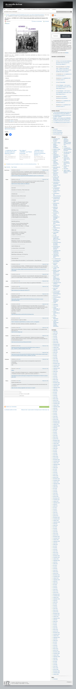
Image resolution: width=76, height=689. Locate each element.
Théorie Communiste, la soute (56, 313)
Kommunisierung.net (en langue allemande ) (57, 243)
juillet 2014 (55, 563)
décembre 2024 (56, 363)
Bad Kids (55, 165)
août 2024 (55, 369)
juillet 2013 (55, 583)
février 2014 (55, 571)
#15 (19, 368)
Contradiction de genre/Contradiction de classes (19, 14)
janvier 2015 (55, 554)
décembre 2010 (56, 632)
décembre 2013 (56, 574)
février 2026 (55, 341)
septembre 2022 (56, 406)
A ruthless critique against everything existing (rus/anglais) (56, 145)
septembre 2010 (56, 637)
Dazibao (66, 52)
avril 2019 (55, 472)
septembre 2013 (56, 579)
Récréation (66, 168)
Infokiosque (55, 240)
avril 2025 (55, 357)
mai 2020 (55, 451)
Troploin (55, 315)
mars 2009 (55, 666)
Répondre (44, 170)
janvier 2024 (55, 381)
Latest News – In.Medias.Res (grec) (56, 256)
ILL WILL (55, 235)
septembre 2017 (56, 502)
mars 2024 (55, 377)
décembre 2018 (56, 478)
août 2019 (55, 466)
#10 (19, 327)
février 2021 (55, 437)
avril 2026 (55, 337)
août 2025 (55, 350)
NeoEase (17, 683)
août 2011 (55, 619)
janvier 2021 (55, 438)
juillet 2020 (55, 448)
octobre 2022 (56, 405)
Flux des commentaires (58, 132)
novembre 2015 (56, 538)
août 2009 (55, 658)
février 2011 (55, 629)
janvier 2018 (55, 496)
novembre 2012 (56, 595)
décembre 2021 (56, 421)
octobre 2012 (56, 597)
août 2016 (55, 523)
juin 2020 (55, 450)
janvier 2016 (55, 534)
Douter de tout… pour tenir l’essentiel (56, 204)
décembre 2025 (56, 344)
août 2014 (55, 562)
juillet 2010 (55, 640)
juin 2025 (55, 353)
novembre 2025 (56, 345)
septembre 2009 (56, 656)
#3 (19, 264)
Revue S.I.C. (55, 295)
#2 (19, 179)
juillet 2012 (55, 602)
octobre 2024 (56, 366)
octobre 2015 (56, 539)
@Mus (13, 370)
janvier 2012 (55, 611)
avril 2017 (55, 510)
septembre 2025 (56, 349)
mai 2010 (55, 643)
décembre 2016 (56, 517)
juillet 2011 (55, 621)
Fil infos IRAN (62, 82)
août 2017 (55, 504)
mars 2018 (55, 493)
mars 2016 (55, 531)
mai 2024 (55, 374)
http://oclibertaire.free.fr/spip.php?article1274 (20, 290)
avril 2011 (55, 626)
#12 (19, 345)
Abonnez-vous (66, 36)
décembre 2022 (56, 401)
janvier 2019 (55, 477)
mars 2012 (55, 608)
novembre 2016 (56, 518)
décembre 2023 (56, 382)
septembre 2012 (56, 598)
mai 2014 (55, 567)
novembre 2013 (56, 576)
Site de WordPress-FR (57, 134)
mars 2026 (55, 339)
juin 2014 (55, 565)
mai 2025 (55, 355)
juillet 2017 (55, 506)
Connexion (55, 129)
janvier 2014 (55, 573)
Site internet (22, 395)
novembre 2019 (56, 461)
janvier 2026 (55, 342)
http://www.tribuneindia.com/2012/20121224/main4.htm (23, 314)
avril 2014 (55, 568)
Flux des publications (57, 130)
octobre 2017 (56, 501)
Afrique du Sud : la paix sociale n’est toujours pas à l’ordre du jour (34, 409)
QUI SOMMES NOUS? (11, 9)
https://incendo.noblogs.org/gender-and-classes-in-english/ (23, 387)
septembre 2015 (56, 541)
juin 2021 (55, 430)
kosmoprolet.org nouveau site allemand (56, 248)
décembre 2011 (56, 613)
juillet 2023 (55, 390)
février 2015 (55, 552)
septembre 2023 (56, 387)
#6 (19, 286)
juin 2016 (55, 526)
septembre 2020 (56, 445)
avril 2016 (55, 530)
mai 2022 (55, 413)
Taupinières (55, 304)
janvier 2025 (55, 361)
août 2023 (55, 389)
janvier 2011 (55, 631)
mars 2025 (55, 358)
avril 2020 (55, 453)
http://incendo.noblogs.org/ (17, 331)
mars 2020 (55, 454)
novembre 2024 (56, 365)
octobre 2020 (56, 443)
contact (65, 146)
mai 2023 (55, 393)
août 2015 (55, 542)
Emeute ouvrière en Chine (11, 409)
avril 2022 (55, 414)
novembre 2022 (56, 403)
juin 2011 (55, 623)
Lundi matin (55, 266)
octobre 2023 (56, 385)
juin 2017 (55, 507)
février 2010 (55, 648)
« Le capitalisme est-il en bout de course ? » (62, 122)
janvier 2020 (55, 458)
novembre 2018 (56, 480)
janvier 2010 (55, 650)
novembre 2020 (56, 442)
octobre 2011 (55, 616)
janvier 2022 (55, 419)
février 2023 (55, 398)
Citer (47, 170)
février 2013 (55, 590)
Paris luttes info (56, 281)
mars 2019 (55, 474)
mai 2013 (55, 586)
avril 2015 (55, 549)
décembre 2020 (56, 440)
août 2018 (55, 485)
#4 (19, 274)
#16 (19, 380)
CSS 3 (28, 683)
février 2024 (55, 379)
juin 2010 (55, 642)
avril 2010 (55, 645)
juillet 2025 (55, 352)
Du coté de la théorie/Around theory (37, 14)
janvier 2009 (55, 669)
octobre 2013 (56, 578)
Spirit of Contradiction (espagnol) (56, 300)
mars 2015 (55, 550)
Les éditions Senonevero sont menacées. (61, 120)
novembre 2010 (56, 634)
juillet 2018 (55, 486)
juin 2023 (55, 392)
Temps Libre (55, 306)
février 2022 (55, 417)
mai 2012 (55, 605)
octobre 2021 (56, 424)
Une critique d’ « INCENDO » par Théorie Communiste (25, 152)
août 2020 (55, 446)
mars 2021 (55, 435)
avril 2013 (55, 587)
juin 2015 (55, 546)
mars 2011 (55, 627)
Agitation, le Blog (56, 149)
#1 (19, 170)
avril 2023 (55, 395)
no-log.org (11, 120)
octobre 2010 (56, 635)
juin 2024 (55, 373)
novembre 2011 (56, 614)
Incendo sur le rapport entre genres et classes (56, 238)
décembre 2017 (56, 498)
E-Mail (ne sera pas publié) (24, 393)
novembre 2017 (56, 499)
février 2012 (55, 610)
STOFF (54, 302)
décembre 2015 (56, 536)
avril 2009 (55, 664)
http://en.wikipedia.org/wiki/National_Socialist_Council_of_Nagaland (25, 321)
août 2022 (55, 408)
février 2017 (55, 514)
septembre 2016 (56, 522)
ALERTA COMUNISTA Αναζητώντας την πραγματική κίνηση (56, 156)
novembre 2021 (56, 422)
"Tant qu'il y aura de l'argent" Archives (56, 140)
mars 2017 (55, 512)
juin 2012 (55, 603)
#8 (19, 304)
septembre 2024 (56, 368)
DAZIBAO (19, 9)
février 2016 (55, 533)
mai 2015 (55, 547)
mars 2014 (55, 570)
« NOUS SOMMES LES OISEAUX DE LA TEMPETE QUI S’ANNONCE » (37, 9)
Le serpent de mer (57, 258)
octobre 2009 (56, 655)
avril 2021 (55, 433)
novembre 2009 (56, 653)
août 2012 (55, 600)
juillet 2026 (55, 333)
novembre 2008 (56, 672)
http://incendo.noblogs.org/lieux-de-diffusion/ (20, 183)
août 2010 (55, 639)
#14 (19, 359)
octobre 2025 (56, 347)
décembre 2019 (56, 459)
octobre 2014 (56, 558)
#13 (19, 352)
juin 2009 (55, 661)
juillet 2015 (55, 544)
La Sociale (54, 9)
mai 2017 (55, 509)
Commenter (47, 21)
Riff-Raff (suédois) (56, 297)
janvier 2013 (55, 592)
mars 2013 (55, 589)
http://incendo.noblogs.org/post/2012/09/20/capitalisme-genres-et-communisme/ (28, 175)
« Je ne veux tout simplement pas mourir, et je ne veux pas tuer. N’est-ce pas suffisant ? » (63, 63)
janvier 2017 (55, 515)
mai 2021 (55, 432)
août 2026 (55, 331)
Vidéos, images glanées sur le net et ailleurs (67, 171)
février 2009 (55, 667)
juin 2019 (55, 469)
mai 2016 (55, 528)
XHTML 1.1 (23, 683)
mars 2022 (55, 416)
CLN (57, 61)
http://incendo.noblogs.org (10, 128)
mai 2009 (55, 663)
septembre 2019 (56, 464)
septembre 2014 (56, 560)
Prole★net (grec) (56, 291)
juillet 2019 (55, 467)
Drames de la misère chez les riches (67, 159)
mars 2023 (55, 397)
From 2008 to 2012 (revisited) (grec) (56, 222)
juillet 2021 (55, 429)
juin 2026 (55, 334)
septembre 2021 (56, 426)
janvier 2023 (55, 400)
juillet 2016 (55, 525)
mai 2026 (55, 336)
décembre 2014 (56, 555)
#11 (19, 335)
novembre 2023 (56, 384)
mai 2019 (55, 470)
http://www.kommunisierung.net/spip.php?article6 (21, 342)
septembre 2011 (56, 618)
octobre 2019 (56, 462)
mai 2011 (55, 624)
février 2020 (55, 456)
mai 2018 (55, 490)
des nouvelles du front (13, 4)
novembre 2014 (56, 557)
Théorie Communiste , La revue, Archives (56, 309)
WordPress (7, 683)
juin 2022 (55, 411)
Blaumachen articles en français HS (55, 174)
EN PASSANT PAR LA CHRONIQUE (10, 11)
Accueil (5, 9)
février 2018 (55, 494)
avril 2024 (55, 376)
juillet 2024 (55, 371)
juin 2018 (55, 488)
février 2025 (55, 360)
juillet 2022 (55, 409)
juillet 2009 (55, 659)
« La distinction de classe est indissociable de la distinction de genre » (11, 152)
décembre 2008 (56, 671)
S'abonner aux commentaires (11, 406)
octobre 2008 (56, 674)
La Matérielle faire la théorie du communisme (56, 252)
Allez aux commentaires (37, 21)
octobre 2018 (56, 482)
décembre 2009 (56, 651)
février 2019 (55, 475)
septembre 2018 (56, 483)
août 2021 (55, 427)
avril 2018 (55, 491)
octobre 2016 (56, 520)
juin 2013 (55, 584)
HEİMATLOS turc (56, 227)
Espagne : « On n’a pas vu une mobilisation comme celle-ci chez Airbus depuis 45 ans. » (63, 87)
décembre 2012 (56, 594)
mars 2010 (55, 647)
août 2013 (55, 581)
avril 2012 (55, 607)
